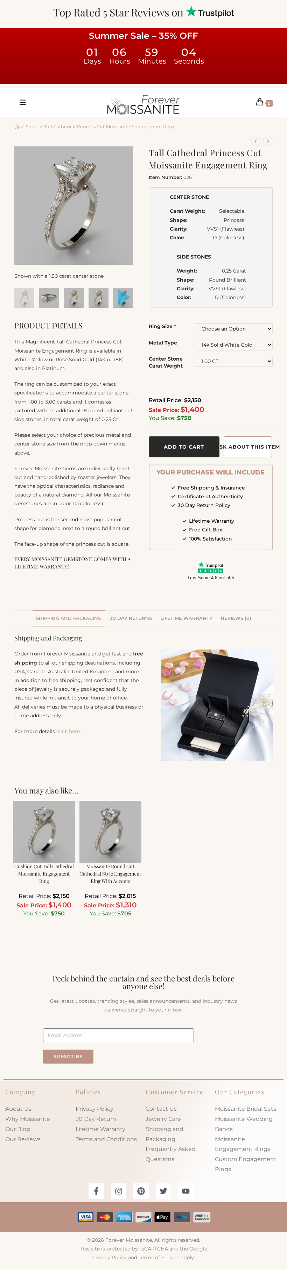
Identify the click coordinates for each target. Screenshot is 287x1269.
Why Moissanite (27, 1119)
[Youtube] (186, 1191)
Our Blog (17, 1129)
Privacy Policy (94, 1108)
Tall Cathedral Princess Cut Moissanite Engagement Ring (109, 126)
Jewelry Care (163, 1119)
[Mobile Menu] (20, 102)
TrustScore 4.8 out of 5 (210, 577)
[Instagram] (118, 1191)
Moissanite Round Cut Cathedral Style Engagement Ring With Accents (110, 873)
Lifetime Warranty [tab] (186, 618)
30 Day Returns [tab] (131, 618)
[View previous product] (255, 141)
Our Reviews (23, 1139)
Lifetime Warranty (100, 1129)
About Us (18, 1108)
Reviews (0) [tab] (236, 618)
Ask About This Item (248, 447)
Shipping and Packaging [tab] (69, 618)
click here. (68, 731)
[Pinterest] (141, 1191)
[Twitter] (163, 1191)
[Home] (16, 126)
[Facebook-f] (96, 1191)
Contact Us (161, 1108)
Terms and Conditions (106, 1139)
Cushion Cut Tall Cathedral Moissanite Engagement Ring (44, 873)
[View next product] (268, 141)
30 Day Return (96, 1119)
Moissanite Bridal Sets (245, 1108)
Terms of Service (159, 1257)
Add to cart (184, 447)
